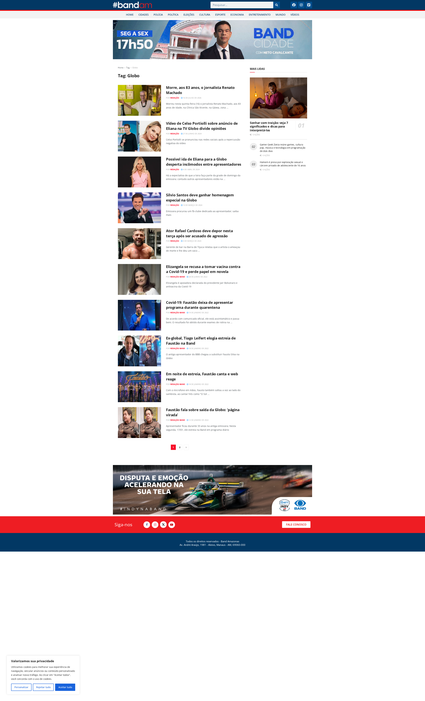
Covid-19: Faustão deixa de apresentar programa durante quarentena (199, 305)
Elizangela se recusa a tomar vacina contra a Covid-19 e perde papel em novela (203, 269)
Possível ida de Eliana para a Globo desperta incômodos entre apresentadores (203, 162)
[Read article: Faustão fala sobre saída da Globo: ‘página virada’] (139, 422)
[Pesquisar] (276, 5)
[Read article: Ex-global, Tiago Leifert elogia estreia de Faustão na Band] (139, 350)
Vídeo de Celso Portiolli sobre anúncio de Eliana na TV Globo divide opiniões (202, 126)
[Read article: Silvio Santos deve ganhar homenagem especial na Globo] (139, 207)
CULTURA (204, 14)
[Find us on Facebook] (146, 524)
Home (121, 67)
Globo (135, 67)
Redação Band (177, 276)
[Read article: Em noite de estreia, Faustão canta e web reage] (139, 386)
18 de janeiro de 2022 (198, 348)
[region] (43, 675)
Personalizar (21, 687)
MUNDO (281, 14)
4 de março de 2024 (191, 241)
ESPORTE (220, 14)
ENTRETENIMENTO (260, 14)
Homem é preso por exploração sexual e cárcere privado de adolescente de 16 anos (283, 164)
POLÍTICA (173, 14)
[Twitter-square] (308, 5)
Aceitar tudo (65, 687)
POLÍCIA (158, 14)
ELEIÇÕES (188, 14)
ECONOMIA (237, 14)
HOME (129, 14)
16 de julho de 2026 (191, 98)
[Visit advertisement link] (212, 39)
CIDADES (143, 14)
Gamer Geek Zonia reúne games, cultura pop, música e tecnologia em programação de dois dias (282, 148)
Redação (174, 98)
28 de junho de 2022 (197, 276)
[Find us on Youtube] (171, 524)
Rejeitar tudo (43, 687)
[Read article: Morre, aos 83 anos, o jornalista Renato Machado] (139, 100)
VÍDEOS (295, 14)
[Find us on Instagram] (155, 524)
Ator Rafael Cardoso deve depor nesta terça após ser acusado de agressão (199, 233)
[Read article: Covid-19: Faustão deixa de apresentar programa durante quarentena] (139, 315)
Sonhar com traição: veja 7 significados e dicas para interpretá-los (269, 126)
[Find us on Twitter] (163, 524)
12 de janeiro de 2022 (198, 420)
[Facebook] (294, 5)
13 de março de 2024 (192, 205)
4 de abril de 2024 (191, 169)
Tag (128, 67)
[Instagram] (301, 5)
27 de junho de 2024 (192, 133)
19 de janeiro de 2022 (198, 312)
